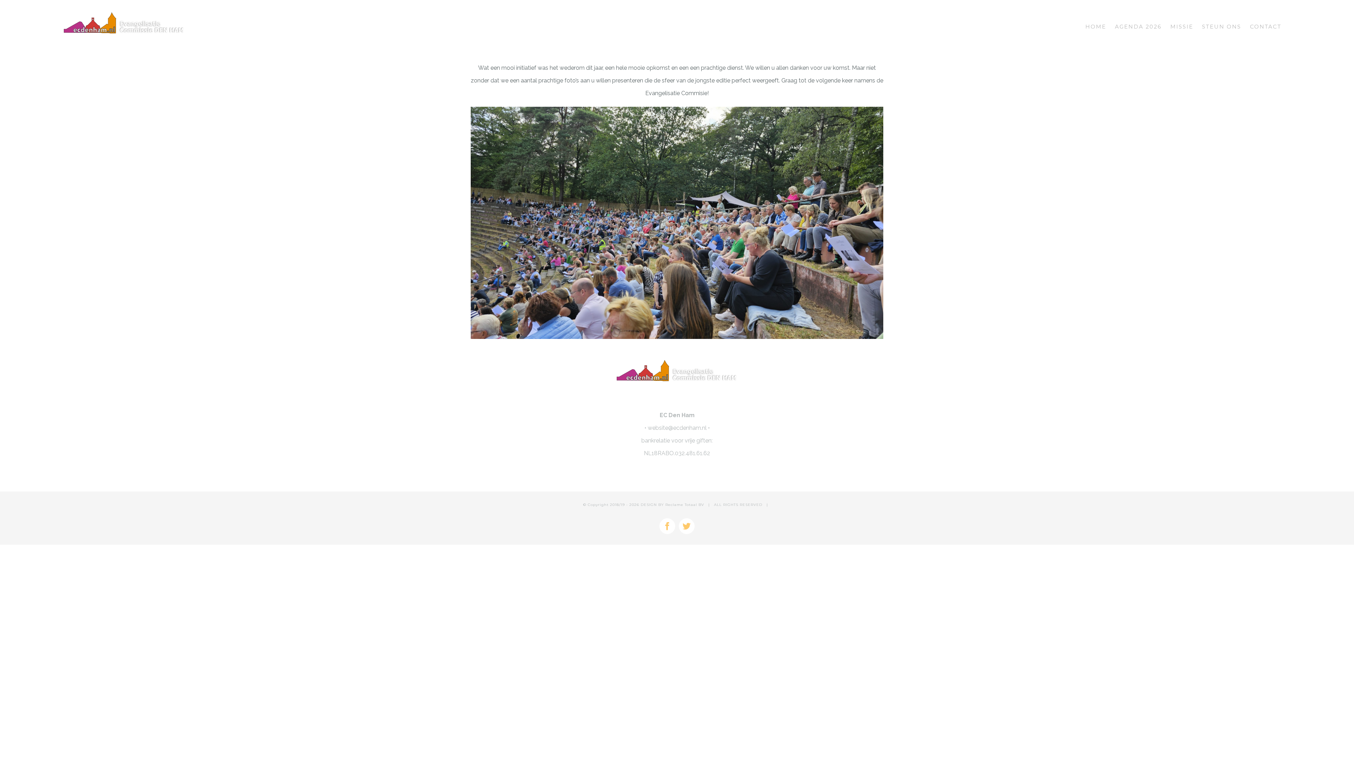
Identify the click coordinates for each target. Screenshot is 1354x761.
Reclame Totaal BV (684, 504)
